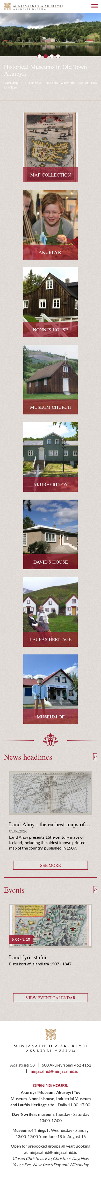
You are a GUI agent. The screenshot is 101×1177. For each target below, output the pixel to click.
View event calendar (51, 997)
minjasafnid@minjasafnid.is (54, 1071)
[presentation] (94, 757)
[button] (39, 56)
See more (50, 865)
